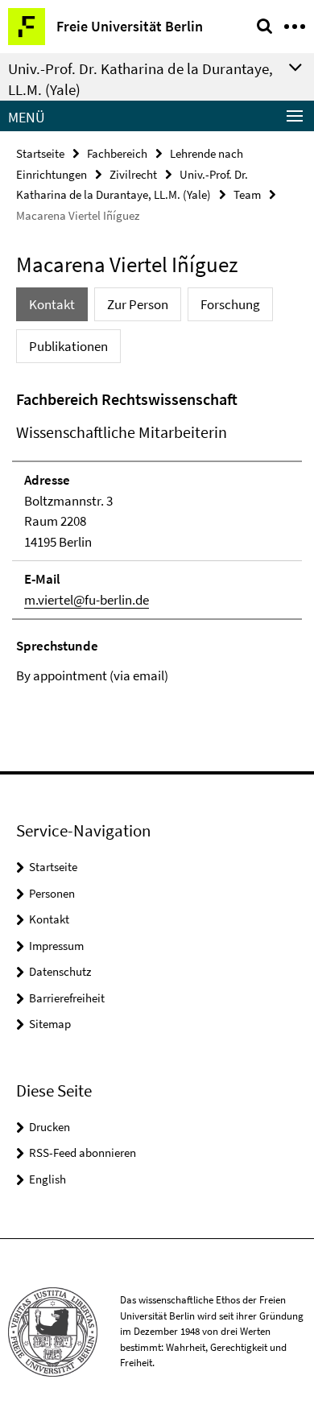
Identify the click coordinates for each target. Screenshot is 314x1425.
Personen (52, 893)
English (47, 1179)
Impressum (56, 945)
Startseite (40, 153)
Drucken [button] (49, 1126)
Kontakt (49, 919)
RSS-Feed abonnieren (82, 1152)
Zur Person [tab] (137, 304)
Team (247, 194)
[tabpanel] (157, 536)
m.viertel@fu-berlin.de (86, 600)
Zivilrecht (133, 174)
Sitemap (50, 1023)
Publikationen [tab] (68, 346)
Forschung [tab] (230, 304)
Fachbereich (117, 153)
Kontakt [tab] (52, 304)
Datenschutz (60, 971)
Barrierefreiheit (67, 998)
